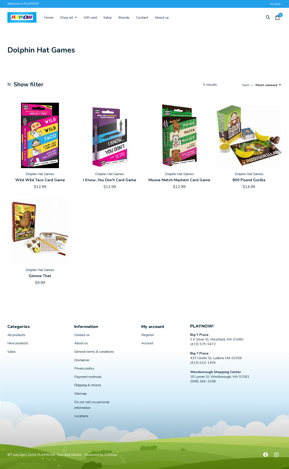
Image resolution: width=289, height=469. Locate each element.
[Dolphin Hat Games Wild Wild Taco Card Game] (40, 135)
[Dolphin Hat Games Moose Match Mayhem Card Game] (179, 135)
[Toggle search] (268, 17)
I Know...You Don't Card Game (109, 180)
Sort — (247, 85)
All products (16, 335)
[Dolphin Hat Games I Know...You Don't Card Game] (109, 135)
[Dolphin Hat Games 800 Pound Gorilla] (249, 135)
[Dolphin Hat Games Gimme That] (40, 231)
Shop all (66, 17)
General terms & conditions (94, 351)
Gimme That (40, 275)
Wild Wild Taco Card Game (40, 180)
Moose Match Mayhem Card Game (179, 180)
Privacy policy (84, 368)
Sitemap (80, 393)
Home (49, 17)
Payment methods (88, 377)
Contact (142, 17)
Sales (107, 17)
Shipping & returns (87, 385)
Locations (81, 416)
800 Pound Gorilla (249, 180)
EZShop (111, 454)
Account (147, 343)
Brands (123, 17)
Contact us (82, 335)
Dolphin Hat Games (40, 174)
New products (17, 343)
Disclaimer (81, 360)
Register (147, 335)
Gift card (90, 17)
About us (162, 17)
